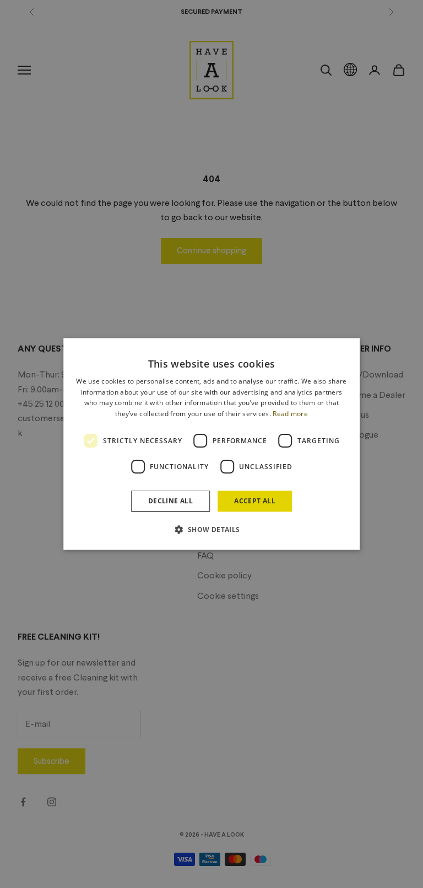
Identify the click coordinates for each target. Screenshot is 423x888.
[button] (211, 529)
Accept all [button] (254, 501)
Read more (290, 413)
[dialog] (211, 444)
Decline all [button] (170, 501)
